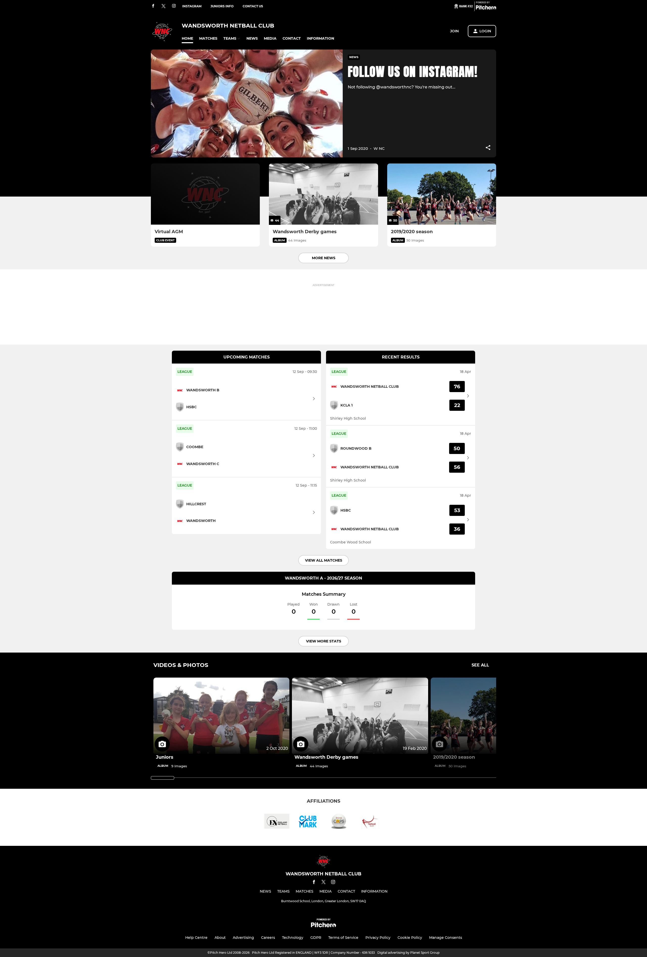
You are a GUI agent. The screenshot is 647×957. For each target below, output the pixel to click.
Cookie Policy (410, 937)
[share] (488, 148)
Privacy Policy (377, 937)
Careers (268, 937)
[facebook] (153, 6)
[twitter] (163, 6)
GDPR (315, 937)
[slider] (162, 778)
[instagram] (174, 6)
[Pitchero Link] (486, 8)
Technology (292, 937)
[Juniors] (221, 716)
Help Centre (196, 937)
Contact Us (253, 6)
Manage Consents (445, 937)
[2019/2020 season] (441, 194)
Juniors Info (222, 6)
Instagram (191, 6)
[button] (187, 38)
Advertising (243, 937)
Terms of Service (343, 937)
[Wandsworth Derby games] (323, 194)
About (220, 937)
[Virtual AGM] (205, 194)
